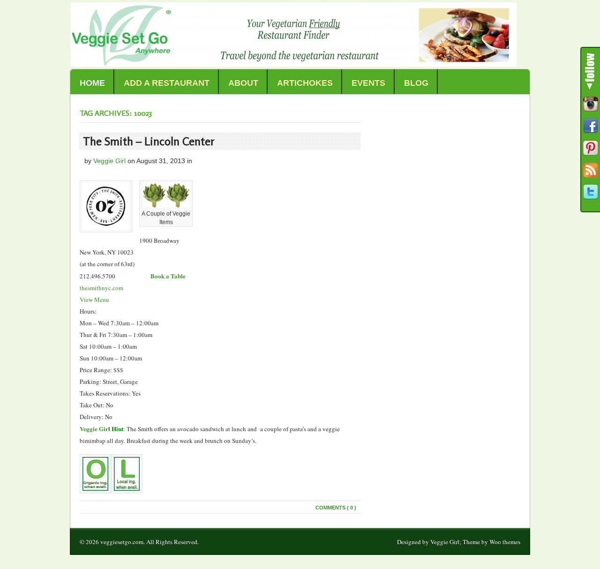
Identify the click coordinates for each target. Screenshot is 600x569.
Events (368, 83)
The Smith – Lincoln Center (149, 141)
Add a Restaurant (167, 83)
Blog (416, 83)
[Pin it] (590, 148)
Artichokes (305, 83)
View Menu (94, 299)
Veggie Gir (94, 428)
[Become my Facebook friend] (590, 126)
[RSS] (590, 170)
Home (92, 83)
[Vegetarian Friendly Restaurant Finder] (293, 64)
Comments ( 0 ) (335, 507)
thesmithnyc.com (101, 288)
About (243, 83)
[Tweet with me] (590, 192)
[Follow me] (590, 104)
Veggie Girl (109, 161)
